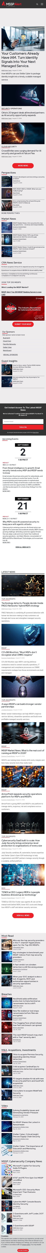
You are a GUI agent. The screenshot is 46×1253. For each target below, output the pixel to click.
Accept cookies (23, 1250)
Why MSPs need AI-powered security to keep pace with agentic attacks (21, 523)
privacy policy (26, 1244)
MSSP (4, 648)
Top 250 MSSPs (8, 599)
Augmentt (6, 338)
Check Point (7, 341)
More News (23, 166)
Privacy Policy (36, 432)
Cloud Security (9, 147)
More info (6, 491)
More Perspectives (10, 213)
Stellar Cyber (7, 347)
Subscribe (23, 427)
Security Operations (11, 108)
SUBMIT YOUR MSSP (23, 324)
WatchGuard (7, 350)
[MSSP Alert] (11, 4)
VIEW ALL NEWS (23, 915)
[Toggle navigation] (42, 4)
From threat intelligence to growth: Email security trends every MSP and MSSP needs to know (23, 470)
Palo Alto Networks (9, 344)
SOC (3, 888)
